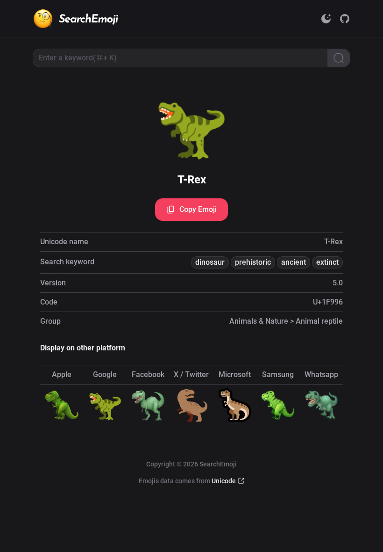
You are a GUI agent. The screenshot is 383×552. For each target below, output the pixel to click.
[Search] (338, 58)
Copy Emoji (198, 209)
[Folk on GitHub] (344, 18)
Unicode (224, 481)
